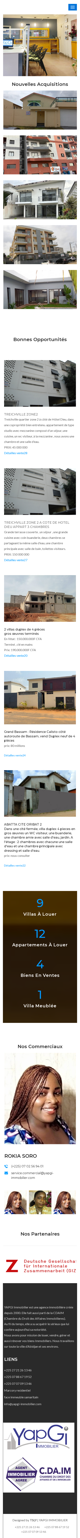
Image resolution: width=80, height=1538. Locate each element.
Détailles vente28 (15, 453)
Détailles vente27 (15, 560)
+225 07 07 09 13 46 (18, 1383)
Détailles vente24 (15, 755)
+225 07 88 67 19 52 (18, 1377)
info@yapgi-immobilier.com (22, 1404)
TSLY (33, 1520)
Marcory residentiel (17, 1390)
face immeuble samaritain (21, 1397)
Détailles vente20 (15, 655)
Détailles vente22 (15, 865)
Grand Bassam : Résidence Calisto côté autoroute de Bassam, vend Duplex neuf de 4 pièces (39, 736)
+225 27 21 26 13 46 (18, 1370)
